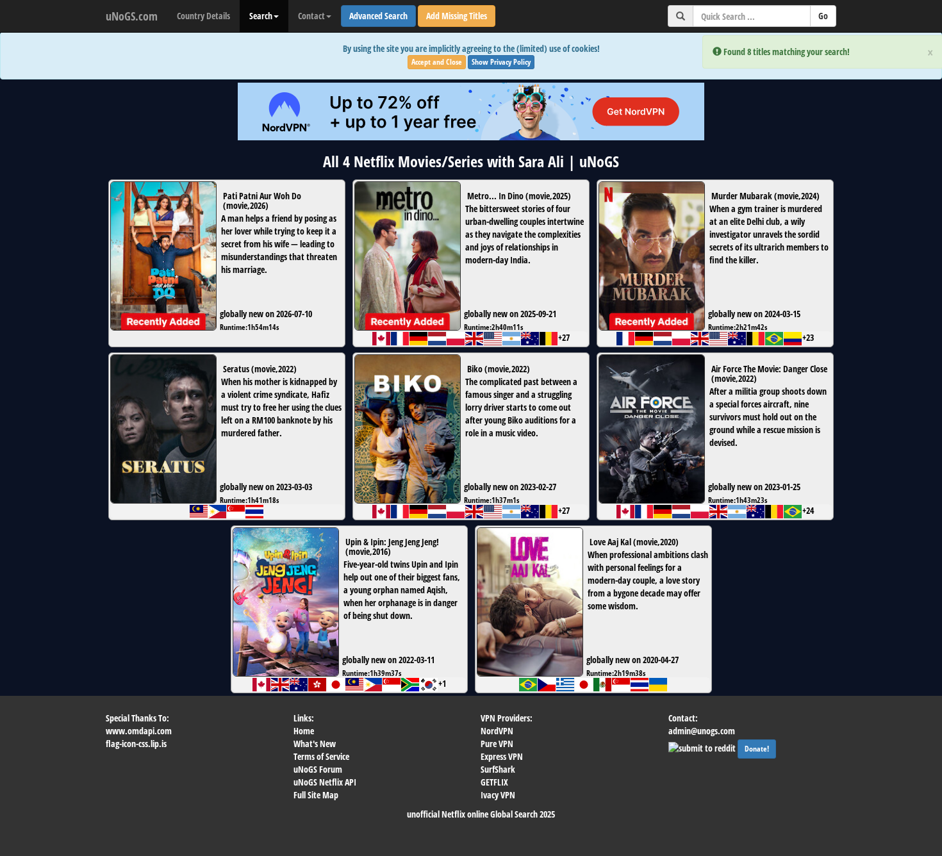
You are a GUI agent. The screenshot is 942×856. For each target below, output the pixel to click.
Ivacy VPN (498, 795)
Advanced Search (378, 16)
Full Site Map (315, 795)
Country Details (203, 16)
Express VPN (502, 756)
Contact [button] (311, 16)
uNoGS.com (132, 16)
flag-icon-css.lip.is (136, 743)
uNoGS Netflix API (324, 782)
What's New (314, 743)
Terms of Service (321, 756)
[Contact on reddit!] (703, 747)
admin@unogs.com (701, 731)
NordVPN (497, 731)
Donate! (757, 748)
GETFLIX (494, 782)
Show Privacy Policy (501, 61)
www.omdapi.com (139, 731)
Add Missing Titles (456, 16)
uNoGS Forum (317, 769)
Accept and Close (436, 61)
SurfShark (498, 769)
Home (303, 731)
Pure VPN (497, 743)
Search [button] (260, 16)
